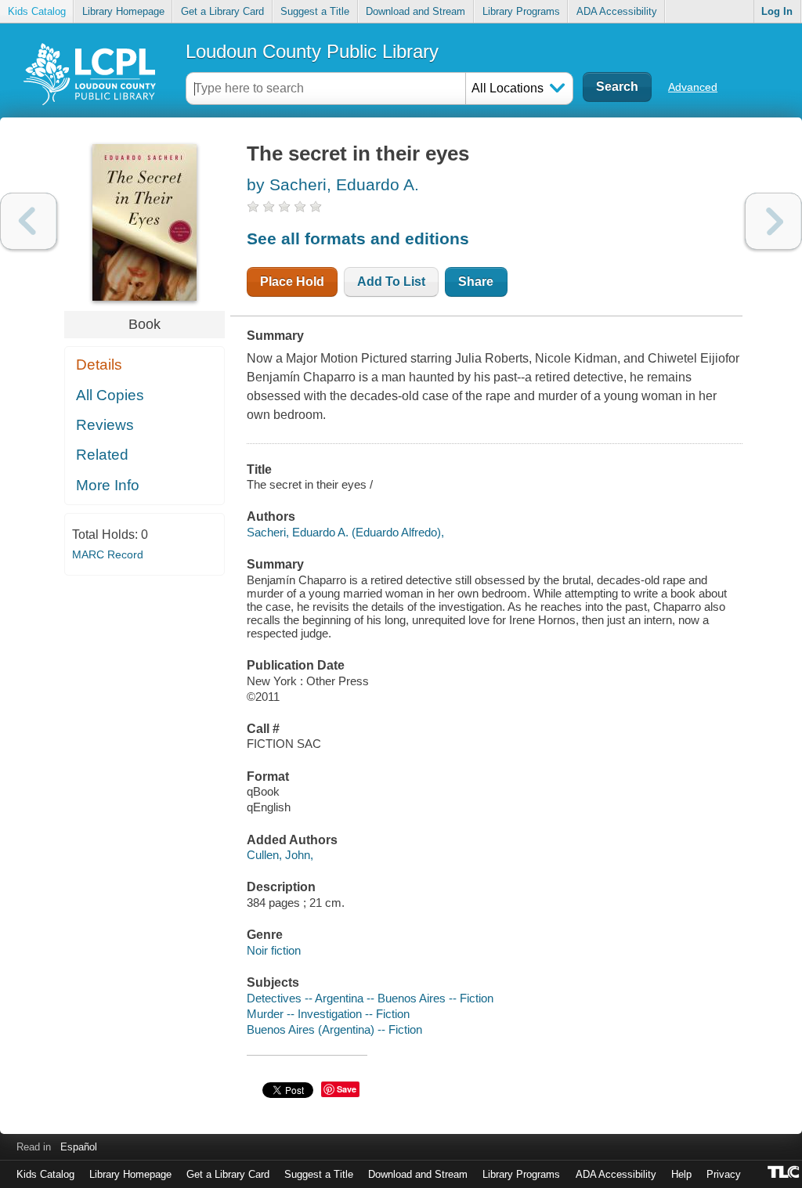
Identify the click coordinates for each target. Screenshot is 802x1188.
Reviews (105, 425)
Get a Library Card (222, 11)
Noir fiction (274, 950)
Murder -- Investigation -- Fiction (328, 1013)
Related (102, 454)
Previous (28, 221)
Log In (777, 11)
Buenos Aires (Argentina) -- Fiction (334, 1029)
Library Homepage (123, 11)
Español (78, 1147)
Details (99, 364)
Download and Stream (415, 11)
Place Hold (292, 281)
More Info (107, 485)
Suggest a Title (314, 11)
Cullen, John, (280, 854)
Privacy (723, 1174)
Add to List (391, 281)
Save (346, 1089)
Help (681, 1174)
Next (773, 221)
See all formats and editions (358, 238)
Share (475, 281)
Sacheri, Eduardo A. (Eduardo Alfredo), (345, 532)
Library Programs (521, 11)
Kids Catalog (37, 11)
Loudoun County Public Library (312, 51)
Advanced (692, 87)
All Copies (110, 395)
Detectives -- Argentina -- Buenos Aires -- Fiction (370, 998)
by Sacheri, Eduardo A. (333, 184)
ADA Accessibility (616, 11)
